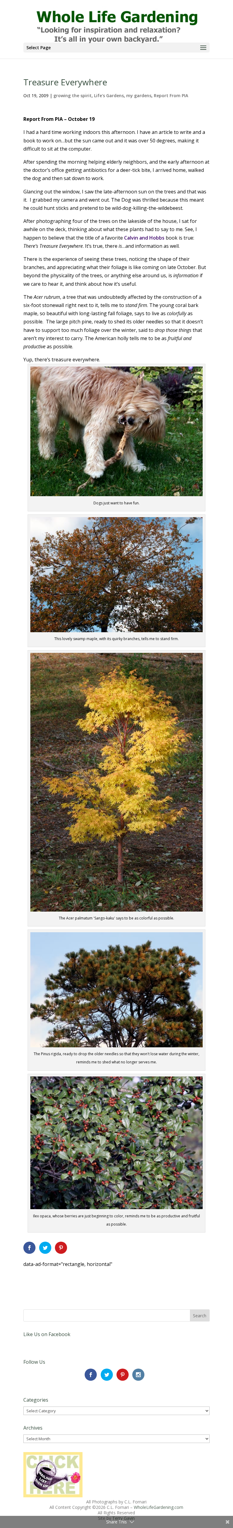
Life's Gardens (109, 95)
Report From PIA (171, 95)
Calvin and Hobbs (145, 237)
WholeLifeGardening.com (158, 1507)
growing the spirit (72, 95)
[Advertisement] (94, 1277)
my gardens (138, 95)
